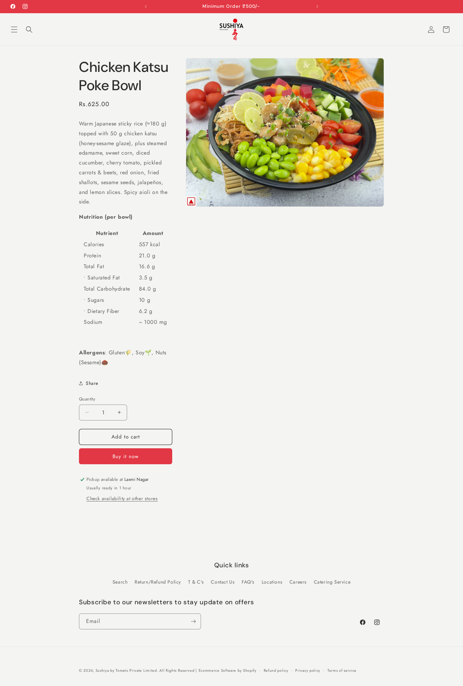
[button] (14, 29)
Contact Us (223, 582)
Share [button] (92, 383)
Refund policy (276, 670)
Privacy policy (307, 670)
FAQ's (248, 582)
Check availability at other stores (122, 498)
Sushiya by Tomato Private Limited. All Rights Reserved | (146, 670)
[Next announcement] (317, 6)
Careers (298, 582)
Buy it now (126, 456)
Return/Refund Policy (158, 582)
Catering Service (332, 582)
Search (120, 582)
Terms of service (342, 670)
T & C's (196, 582)
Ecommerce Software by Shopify (228, 670)
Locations (272, 582)
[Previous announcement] (145, 6)
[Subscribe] (193, 621)
